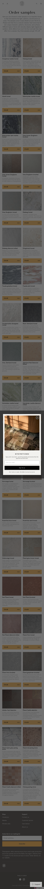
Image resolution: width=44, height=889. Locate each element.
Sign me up (22, 468)
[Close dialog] (37, 417)
